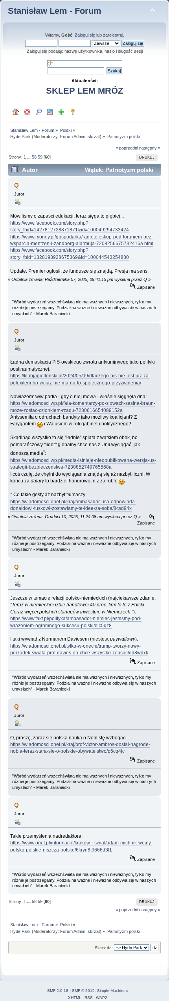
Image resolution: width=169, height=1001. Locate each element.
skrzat (94, 136)
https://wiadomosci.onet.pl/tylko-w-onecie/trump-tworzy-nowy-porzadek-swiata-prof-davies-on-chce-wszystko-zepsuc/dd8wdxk (79, 649)
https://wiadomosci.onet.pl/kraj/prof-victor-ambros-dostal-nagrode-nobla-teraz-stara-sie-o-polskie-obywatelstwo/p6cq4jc (80, 748)
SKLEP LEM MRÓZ (84, 91)
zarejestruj (113, 35)
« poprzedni (127, 148)
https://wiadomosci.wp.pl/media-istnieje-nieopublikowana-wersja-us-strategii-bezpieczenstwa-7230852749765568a (83, 464)
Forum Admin (72, 136)
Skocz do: (104, 948)
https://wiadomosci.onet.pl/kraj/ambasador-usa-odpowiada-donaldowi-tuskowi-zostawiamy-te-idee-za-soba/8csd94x (73, 505)
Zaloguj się (85, 35)
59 (40, 157)
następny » (149, 148)
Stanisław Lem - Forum (54, 11)
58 (34, 157)
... (29, 157)
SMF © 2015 (83, 990)
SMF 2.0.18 (57, 990)
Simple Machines (112, 990)
